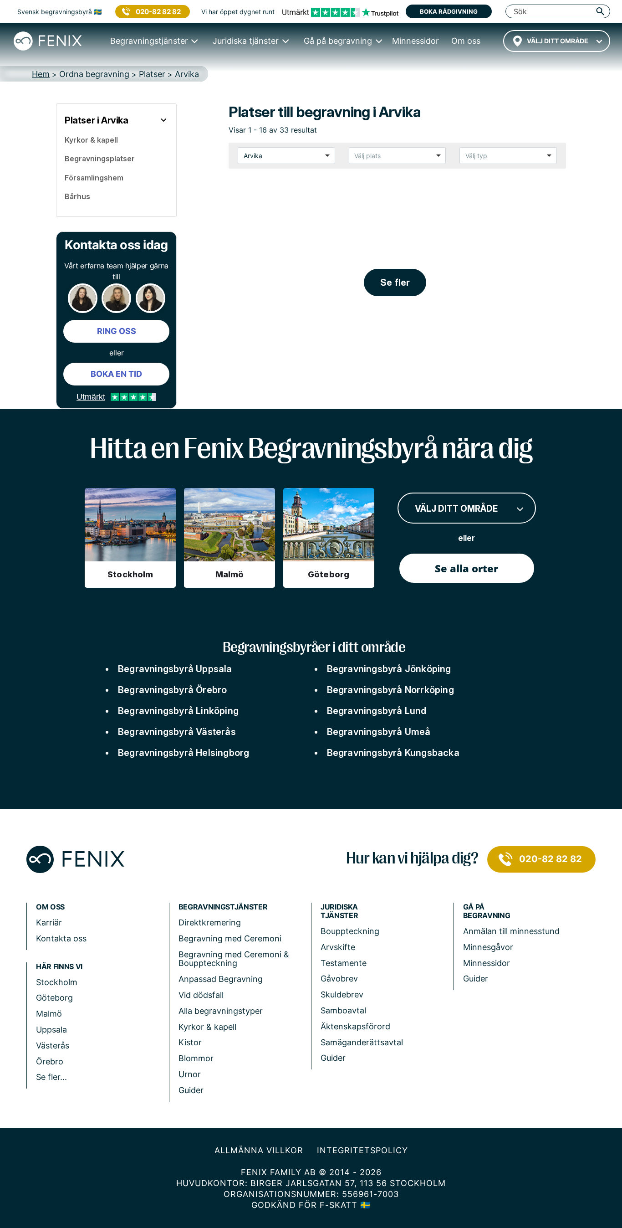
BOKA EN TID (116, 374)
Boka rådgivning (449, 11)
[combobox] (556, 41)
